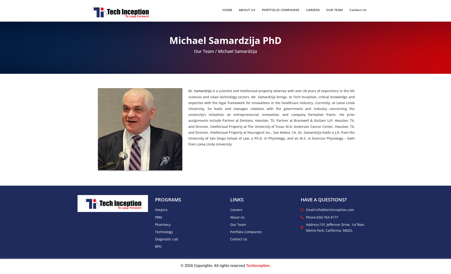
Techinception (258, 265)
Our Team (204, 51)
